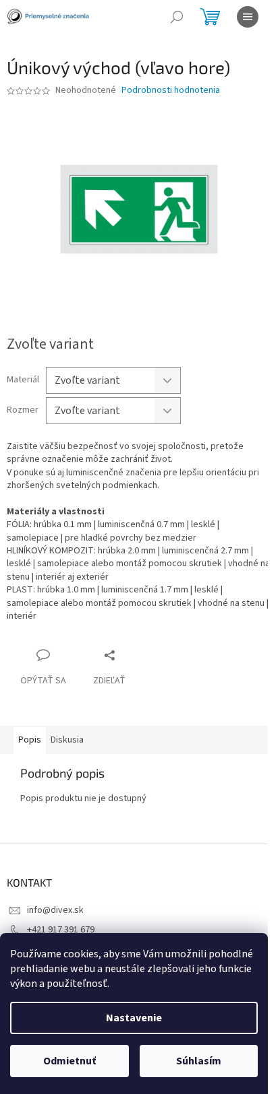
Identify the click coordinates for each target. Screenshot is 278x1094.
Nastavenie (134, 1018)
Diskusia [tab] (67, 740)
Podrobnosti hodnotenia (170, 90)
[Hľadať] (176, 16)
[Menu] (247, 16)
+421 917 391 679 (60, 929)
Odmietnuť (69, 1061)
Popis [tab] (29, 740)
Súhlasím (198, 1061)
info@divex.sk (55, 910)
